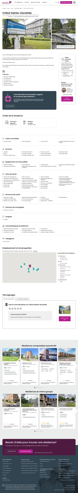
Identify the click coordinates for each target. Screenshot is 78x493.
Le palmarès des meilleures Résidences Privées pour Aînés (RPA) (29, 470)
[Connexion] (74, 2)
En (56, 2)
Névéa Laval (43, 472)
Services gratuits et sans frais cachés (43, 452)
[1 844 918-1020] (58, 2)
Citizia (41, 466)
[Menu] (7, 2)
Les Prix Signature (7, 470)
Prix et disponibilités (67, 99)
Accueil (4, 8)
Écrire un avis (6, 473)
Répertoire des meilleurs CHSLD (66, 473)
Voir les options (10, 106)
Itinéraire (35, 251)
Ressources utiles (35, 2)
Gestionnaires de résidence (65, 463)
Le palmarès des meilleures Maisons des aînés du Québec (67, 471)
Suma (41, 463)
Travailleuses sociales (63, 461)
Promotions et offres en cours (28, 473)
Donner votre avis (64, 318)
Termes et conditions (71, 485)
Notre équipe (6, 466)
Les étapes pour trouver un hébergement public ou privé (29, 466)
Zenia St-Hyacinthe (44, 477)
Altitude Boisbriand (44, 461)
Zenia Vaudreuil (43, 474)
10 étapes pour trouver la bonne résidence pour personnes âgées (67, 480)
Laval (8, 8)
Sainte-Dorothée (18, 8)
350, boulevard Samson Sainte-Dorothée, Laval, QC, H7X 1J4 (26, 16)
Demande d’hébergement (27, 461)
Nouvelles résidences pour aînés (47, 459)
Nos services (6, 461)
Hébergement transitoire (64, 477)
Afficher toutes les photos (66, 46)
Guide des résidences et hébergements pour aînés (29, 463)
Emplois (4, 475)
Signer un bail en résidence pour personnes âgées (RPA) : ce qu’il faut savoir (29, 468)
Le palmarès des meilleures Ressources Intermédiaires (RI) (67, 475)
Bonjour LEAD (61, 466)
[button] (21, 267)
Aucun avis (10, 16)
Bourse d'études (6, 480)
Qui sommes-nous (7, 463)
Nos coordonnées (7, 468)
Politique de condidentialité (70, 487)
